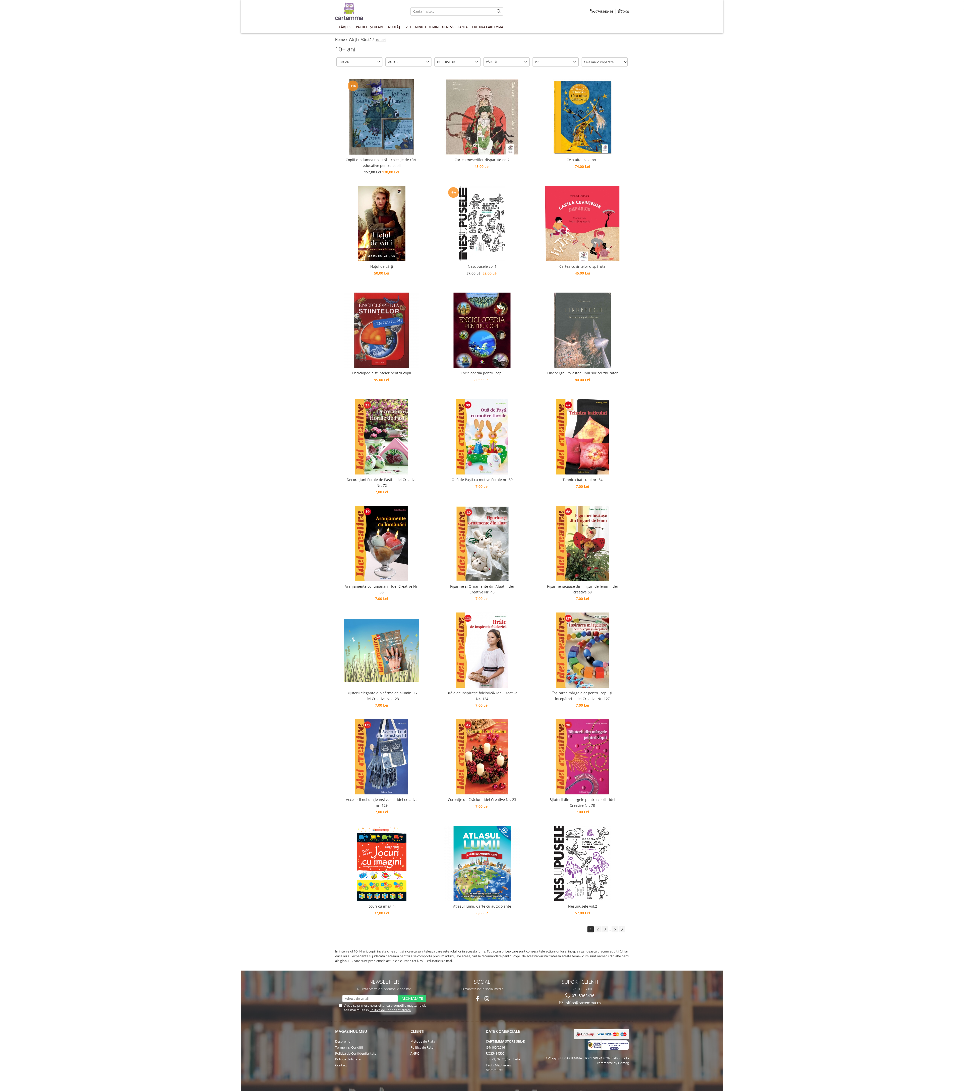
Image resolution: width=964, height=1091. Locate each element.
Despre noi (343, 1041)
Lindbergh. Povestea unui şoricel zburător (582, 373)
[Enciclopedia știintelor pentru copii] (381, 330)
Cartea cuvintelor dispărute (582, 266)
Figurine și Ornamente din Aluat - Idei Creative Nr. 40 (482, 589)
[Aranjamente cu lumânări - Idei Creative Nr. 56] (381, 543)
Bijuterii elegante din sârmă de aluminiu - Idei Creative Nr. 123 (381, 696)
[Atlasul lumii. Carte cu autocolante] (482, 863)
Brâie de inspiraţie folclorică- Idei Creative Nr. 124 (482, 696)
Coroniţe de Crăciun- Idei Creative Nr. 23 (482, 799)
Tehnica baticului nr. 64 (582, 479)
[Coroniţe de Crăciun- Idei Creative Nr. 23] (482, 756)
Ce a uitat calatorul (582, 159)
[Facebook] (477, 998)
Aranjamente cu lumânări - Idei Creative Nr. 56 (381, 589)
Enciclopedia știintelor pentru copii (381, 373)
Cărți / (354, 39)
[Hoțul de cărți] (381, 223)
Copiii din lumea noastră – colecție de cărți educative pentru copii (381, 162)
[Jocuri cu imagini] (381, 863)
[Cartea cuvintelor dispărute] (582, 223)
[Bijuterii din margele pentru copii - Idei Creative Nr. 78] (582, 756)
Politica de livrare (347, 1059)
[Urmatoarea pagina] (622, 929)
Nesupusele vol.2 (582, 906)
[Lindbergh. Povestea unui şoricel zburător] (582, 330)
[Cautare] (498, 11)
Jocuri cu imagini (382, 906)
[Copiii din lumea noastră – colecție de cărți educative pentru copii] (381, 117)
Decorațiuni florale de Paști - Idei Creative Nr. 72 (381, 482)
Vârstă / (368, 39)
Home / (341, 39)
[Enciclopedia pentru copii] (482, 330)
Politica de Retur (422, 1047)
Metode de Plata (422, 1041)
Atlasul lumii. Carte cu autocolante (482, 906)
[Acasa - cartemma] (366, 11)
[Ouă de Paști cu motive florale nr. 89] (482, 436)
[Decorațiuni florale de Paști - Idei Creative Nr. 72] (381, 436)
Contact (341, 1065)
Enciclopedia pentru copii (482, 373)
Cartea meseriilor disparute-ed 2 (482, 159)
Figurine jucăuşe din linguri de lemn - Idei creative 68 (582, 589)
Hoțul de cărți (381, 266)
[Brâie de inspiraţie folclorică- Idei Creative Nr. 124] (482, 650)
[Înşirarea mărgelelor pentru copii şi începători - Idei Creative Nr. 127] (582, 650)
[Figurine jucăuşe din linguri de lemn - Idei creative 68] (582, 543)
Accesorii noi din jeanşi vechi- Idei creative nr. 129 (381, 802)
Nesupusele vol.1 (482, 266)
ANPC (414, 1053)
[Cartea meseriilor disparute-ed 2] (482, 117)
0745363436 (582, 995)
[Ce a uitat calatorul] (582, 117)
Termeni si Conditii (349, 1047)
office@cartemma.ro (583, 1002)
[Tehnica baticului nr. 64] (582, 436)
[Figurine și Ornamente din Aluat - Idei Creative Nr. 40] (482, 543)
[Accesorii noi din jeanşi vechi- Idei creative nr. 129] (381, 756)
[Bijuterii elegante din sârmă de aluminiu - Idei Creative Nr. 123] (381, 650)
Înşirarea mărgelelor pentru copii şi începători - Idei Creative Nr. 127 (582, 696)
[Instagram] (487, 998)
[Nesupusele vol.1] (482, 223)
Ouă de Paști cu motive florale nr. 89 (482, 479)
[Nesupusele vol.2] (582, 863)
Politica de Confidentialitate (390, 1010)
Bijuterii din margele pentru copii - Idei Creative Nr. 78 (582, 802)
